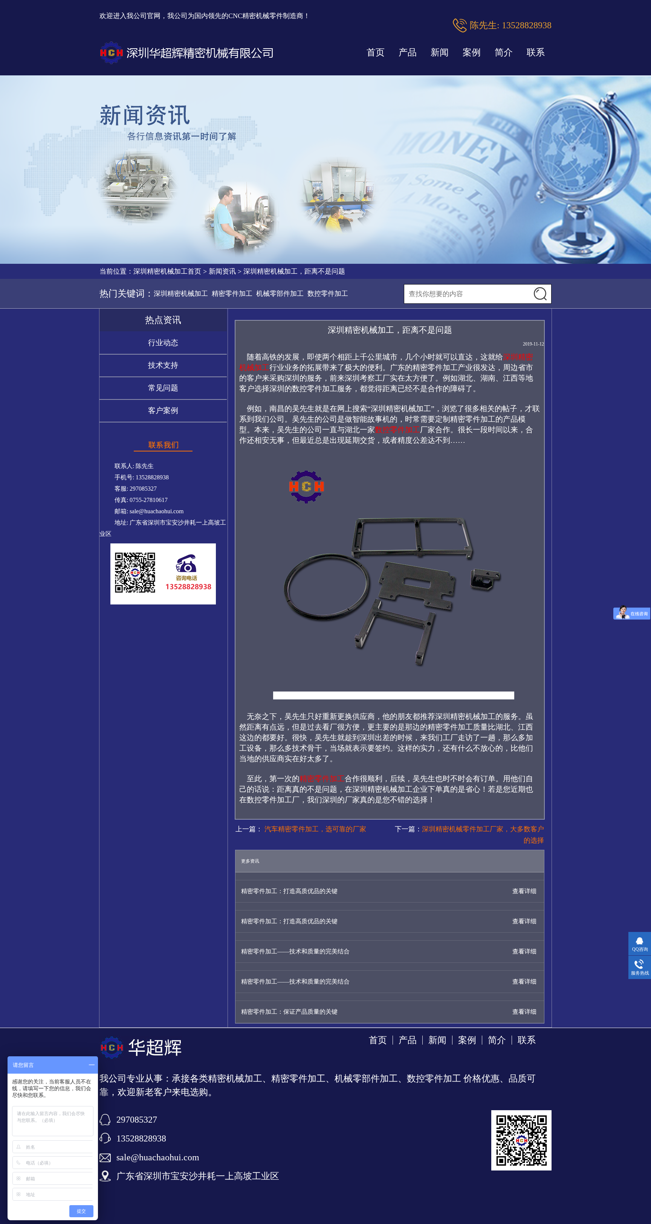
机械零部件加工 (280, 293)
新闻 (440, 52)
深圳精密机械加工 (181, 293)
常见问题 (163, 388)
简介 (504, 52)
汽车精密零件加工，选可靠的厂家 (314, 829)
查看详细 (524, 891)
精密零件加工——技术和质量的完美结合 (295, 951)
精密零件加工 (232, 293)
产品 (408, 52)
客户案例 (163, 410)
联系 (536, 52)
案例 (472, 52)
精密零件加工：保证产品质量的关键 (289, 1011)
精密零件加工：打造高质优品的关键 (289, 891)
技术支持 (163, 365)
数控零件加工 (327, 293)
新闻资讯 (222, 271)
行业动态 (163, 342)
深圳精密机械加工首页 (167, 271)
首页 (376, 52)
